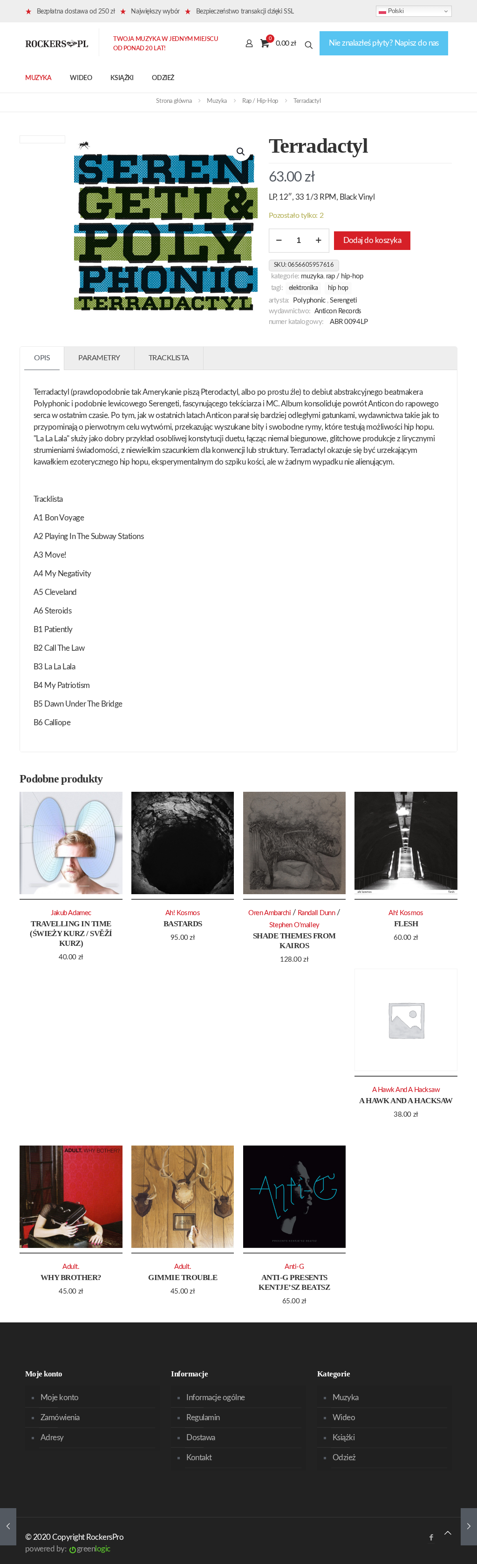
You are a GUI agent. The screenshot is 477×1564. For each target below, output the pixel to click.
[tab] (42, 358)
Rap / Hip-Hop (260, 101)
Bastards (183, 923)
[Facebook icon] (431, 1537)
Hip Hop (338, 288)
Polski (394, 10)
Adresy (52, 1438)
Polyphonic (309, 300)
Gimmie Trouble (182, 1277)
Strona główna (173, 101)
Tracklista (169, 358)
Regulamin (202, 1418)
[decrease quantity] (279, 240)
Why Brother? (71, 1277)
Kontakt (198, 1458)
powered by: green (67, 1549)
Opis (42, 358)
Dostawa (200, 1438)
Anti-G (294, 1266)
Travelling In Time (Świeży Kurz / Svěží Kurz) (71, 933)
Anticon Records (337, 311)
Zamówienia (60, 1418)
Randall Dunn (316, 913)
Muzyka (217, 101)
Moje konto (60, 1398)
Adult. (70, 1266)
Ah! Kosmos (182, 913)
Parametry (99, 358)
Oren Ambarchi (269, 913)
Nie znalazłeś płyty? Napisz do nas (384, 43)
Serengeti (343, 300)
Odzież (344, 1458)
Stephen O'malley (294, 925)
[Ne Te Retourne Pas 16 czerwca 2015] (8, 1526)
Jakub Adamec (71, 913)
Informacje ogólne (215, 1398)
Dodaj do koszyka (372, 240)
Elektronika (303, 288)
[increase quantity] (319, 240)
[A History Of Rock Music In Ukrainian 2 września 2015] (469, 1526)
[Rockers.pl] (57, 43)
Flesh (406, 923)
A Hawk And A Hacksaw (406, 1100)
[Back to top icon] (448, 1533)
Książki (343, 1438)
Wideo (344, 1418)
